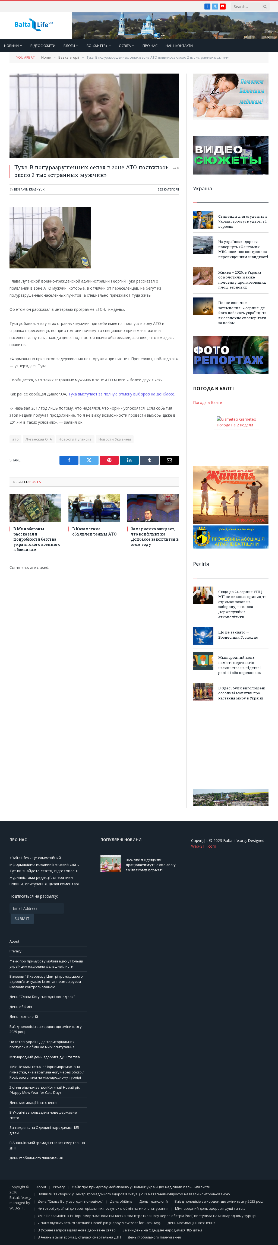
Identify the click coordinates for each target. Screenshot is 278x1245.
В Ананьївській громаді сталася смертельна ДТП (79, 1237)
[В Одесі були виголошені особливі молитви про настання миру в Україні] (203, 692)
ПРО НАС (150, 45)
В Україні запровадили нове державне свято (77, 1230)
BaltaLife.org (20, 1197)
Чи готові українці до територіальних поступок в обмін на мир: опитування (42, 1044)
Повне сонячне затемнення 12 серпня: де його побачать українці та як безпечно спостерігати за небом (242, 312)
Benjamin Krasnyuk (29, 189)
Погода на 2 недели (235, 424)
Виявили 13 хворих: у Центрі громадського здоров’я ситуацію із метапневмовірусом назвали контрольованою (46, 981)
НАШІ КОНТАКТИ (179, 45)
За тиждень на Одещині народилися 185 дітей (162, 1230)
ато (15, 439)
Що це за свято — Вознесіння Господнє (238, 635)
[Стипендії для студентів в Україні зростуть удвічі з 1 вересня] (203, 220)
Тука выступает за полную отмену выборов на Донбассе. (121, 394)
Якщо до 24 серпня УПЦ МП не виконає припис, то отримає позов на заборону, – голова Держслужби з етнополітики (242, 604)
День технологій (24, 1016)
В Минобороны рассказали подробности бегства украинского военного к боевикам (36, 539)
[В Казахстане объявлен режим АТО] (94, 508)
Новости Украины (115, 439)
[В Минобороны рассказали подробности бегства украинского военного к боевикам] (35, 508)
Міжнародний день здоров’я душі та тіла (45, 1056)
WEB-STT (17, 1208)
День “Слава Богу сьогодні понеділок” (42, 996)
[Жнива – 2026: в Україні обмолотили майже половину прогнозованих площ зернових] (203, 276)
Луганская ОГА (39, 439)
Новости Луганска (75, 439)
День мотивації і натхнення (33, 1102)
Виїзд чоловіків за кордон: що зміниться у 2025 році (219, 1201)
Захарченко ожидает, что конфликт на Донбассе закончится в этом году (155, 536)
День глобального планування (36, 1157)
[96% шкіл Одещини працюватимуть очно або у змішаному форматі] (110, 863)
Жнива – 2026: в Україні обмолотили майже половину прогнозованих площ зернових (242, 280)
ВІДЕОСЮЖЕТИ (42, 45)
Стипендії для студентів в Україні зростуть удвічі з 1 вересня (242, 221)
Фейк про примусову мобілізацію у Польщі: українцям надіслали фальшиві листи (47, 964)
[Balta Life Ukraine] (34, 26)
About (14, 941)
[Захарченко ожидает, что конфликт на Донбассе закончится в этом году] (153, 508)
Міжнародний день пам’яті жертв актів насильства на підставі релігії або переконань (239, 665)
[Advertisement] (230, 745)
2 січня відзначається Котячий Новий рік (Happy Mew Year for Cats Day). (45, 1090)
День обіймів (21, 1006)
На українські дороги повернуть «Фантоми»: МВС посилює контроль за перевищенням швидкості (243, 249)
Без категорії (168, 189)
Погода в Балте (207, 402)
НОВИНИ (11, 45)
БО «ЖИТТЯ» (97, 45)
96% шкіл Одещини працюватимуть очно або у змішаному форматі (151, 864)
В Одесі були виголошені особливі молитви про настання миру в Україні (242, 693)
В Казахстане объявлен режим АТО (94, 531)
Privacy (15, 951)
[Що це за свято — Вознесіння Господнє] (203, 636)
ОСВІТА (125, 45)
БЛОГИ (69, 45)
